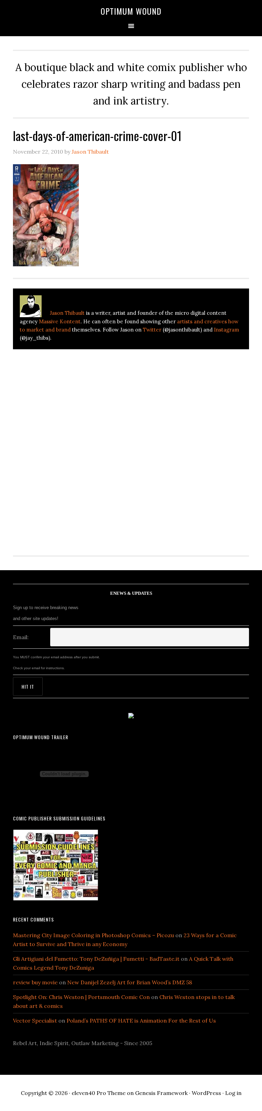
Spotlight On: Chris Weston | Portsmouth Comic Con (81, 997)
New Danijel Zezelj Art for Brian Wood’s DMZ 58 (129, 982)
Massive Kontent (60, 321)
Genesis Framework (161, 1092)
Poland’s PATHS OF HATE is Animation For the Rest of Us (141, 1020)
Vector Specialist (35, 1020)
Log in (233, 1092)
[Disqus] (131, 448)
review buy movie (35, 982)
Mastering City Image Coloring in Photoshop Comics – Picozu (93, 935)
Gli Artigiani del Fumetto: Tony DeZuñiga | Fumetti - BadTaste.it (96, 958)
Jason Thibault (67, 313)
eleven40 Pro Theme (99, 1092)
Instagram (226, 329)
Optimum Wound (131, 11)
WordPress (206, 1092)
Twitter (152, 329)
